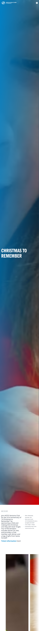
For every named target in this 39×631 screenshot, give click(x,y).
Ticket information (8, 541)
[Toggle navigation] (37, 3)
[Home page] (8, 3)
